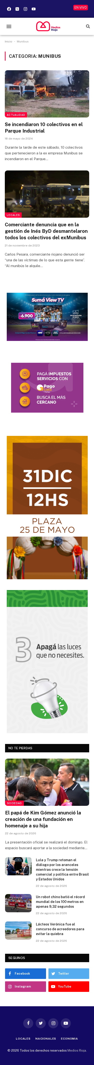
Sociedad (14, 803)
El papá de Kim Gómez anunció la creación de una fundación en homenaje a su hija (43, 819)
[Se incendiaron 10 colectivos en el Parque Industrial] (47, 93)
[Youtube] (33, 9)
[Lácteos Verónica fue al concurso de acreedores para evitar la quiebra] (18, 930)
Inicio (8, 41)
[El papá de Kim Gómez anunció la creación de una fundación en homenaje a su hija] (47, 782)
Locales (13, 215)
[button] (9, 26)
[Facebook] (9, 9)
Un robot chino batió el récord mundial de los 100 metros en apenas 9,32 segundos (60, 901)
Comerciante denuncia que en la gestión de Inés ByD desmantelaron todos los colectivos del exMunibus (46, 231)
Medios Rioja (76, 1050)
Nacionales (45, 1038)
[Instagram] (25, 9)
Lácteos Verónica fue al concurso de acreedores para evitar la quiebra (60, 929)
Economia (69, 1038)
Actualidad (16, 114)
